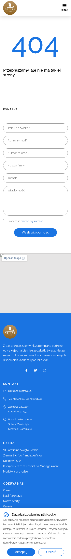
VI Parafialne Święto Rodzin (20, 450)
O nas (7, 490)
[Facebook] (26, 370)
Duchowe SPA (12, 460)
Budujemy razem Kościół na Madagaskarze (31, 466)
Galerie (7, 506)
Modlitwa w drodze (15, 471)
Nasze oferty (11, 501)
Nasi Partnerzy (12, 495)
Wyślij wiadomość (35, 232)
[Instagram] (44, 370)
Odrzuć (51, 552)
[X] (35, 370)
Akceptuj (21, 552)
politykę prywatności (32, 221)
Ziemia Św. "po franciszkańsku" (22, 455)
